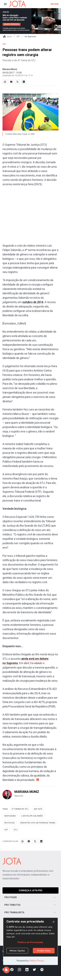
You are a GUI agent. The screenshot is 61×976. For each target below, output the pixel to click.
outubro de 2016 (32, 302)
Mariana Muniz (10, 69)
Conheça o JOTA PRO (30, 890)
